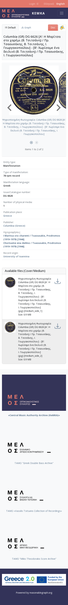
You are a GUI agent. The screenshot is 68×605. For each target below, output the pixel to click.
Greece (7, 215)
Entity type (9, 162)
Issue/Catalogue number (16, 192)
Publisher (8, 222)
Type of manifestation (15, 172)
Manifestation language (16, 182)
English (60, 3)
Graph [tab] (27, 27)
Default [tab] (11, 27)
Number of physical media (17, 202)
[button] (9, 107)
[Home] (17, 13)
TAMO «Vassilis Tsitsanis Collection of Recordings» (34, 510)
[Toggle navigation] (61, 13)
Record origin (10, 252)
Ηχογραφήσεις (11, 232)
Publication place (12, 212)
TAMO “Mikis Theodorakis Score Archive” (34, 558)
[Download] (58, 281)
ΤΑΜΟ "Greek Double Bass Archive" (34, 463)
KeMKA (38, 13)
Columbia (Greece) (14, 225)
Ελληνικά (49, 3)
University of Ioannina (16, 256)
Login (32, 3)
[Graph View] (62, 27)
